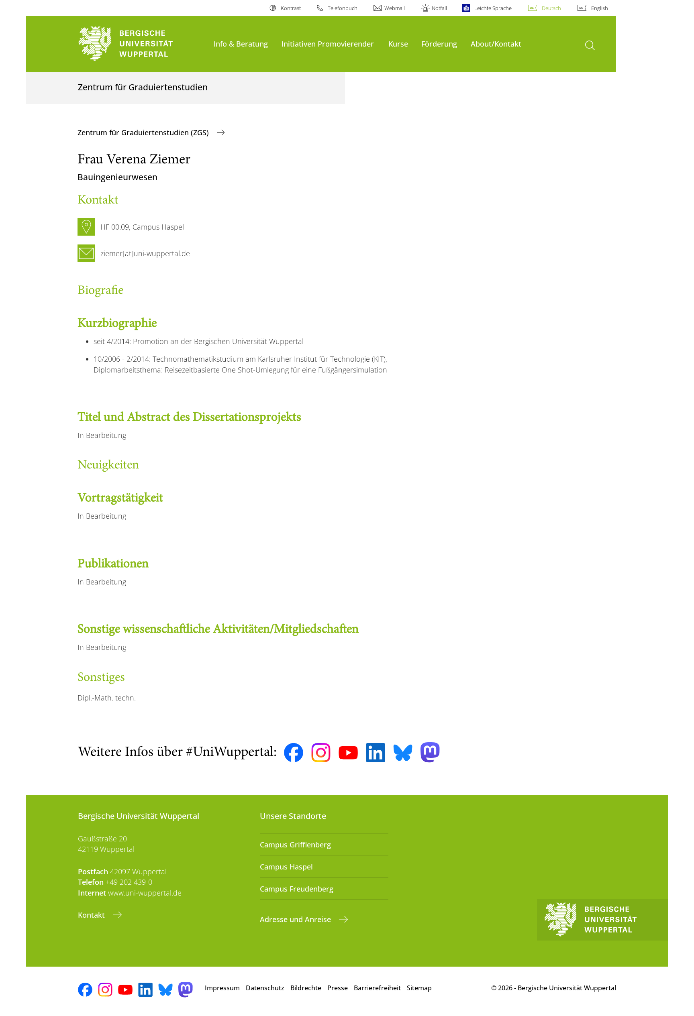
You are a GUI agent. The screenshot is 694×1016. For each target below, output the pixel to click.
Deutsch (551, 8)
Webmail (394, 8)
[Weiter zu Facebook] (293, 752)
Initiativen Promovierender (328, 44)
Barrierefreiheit (377, 987)
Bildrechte (305, 987)
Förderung (439, 44)
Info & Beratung (241, 44)
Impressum (222, 987)
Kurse (398, 44)
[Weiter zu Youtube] (348, 752)
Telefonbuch (342, 8)
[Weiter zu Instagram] (321, 752)
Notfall (439, 8)
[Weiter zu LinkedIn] (375, 752)
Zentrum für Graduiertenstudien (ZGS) (144, 132)
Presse (337, 987)
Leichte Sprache (492, 8)
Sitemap (419, 987)
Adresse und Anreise (296, 919)
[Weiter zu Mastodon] (430, 752)
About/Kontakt (496, 44)
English (599, 8)
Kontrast (290, 8)
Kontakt (92, 915)
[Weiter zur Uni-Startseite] (142, 44)
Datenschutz (265, 987)
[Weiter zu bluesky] (402, 752)
